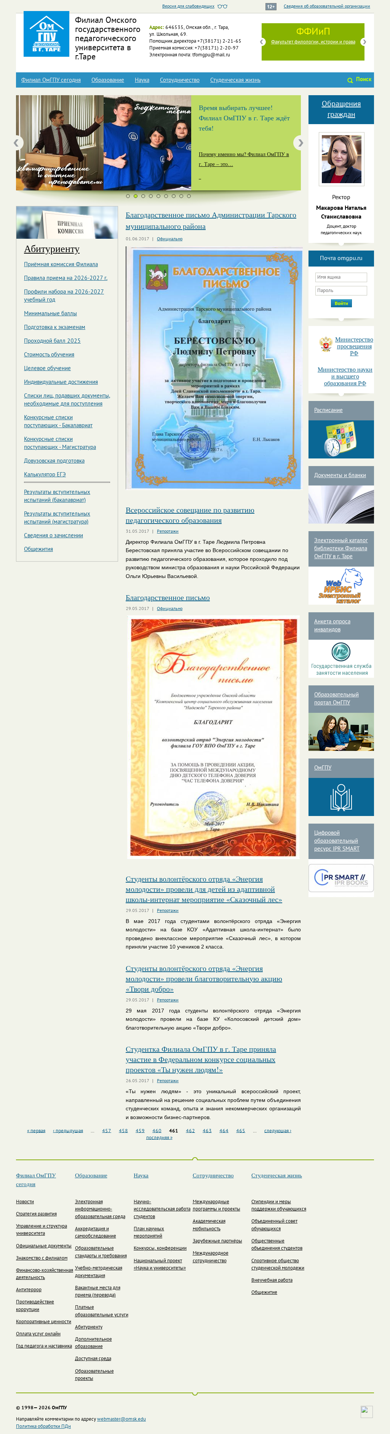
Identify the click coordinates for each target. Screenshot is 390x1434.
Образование (107, 80)
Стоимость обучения (49, 355)
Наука (142, 80)
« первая (36, 1131)
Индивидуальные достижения (61, 382)
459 (140, 1131)
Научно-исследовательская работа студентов (162, 1209)
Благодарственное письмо (168, 597)
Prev (261, 42)
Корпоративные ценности (43, 1322)
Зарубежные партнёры (217, 1241)
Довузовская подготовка (54, 461)
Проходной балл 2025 (52, 341)
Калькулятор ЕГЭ (45, 474)
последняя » (159, 1137)
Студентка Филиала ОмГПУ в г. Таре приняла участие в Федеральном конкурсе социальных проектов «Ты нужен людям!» (201, 1059)
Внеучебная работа (271, 1280)
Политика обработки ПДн (43, 1426)
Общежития (38, 549)
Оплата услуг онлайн (38, 1334)
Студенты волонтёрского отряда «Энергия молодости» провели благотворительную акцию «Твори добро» (204, 978)
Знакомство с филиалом (41, 1258)
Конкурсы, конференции (160, 1248)
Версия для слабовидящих (188, 6)
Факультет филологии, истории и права (313, 42)
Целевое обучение (47, 368)
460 (156, 1131)
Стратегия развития (36, 1214)
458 (123, 1131)
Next (364, 42)
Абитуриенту (52, 248)
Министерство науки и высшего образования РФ (345, 376)
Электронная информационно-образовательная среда (100, 1209)
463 (207, 1131)
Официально (169, 239)
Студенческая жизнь (235, 80)
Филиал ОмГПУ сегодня (51, 80)
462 (190, 1131)
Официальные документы (44, 1246)
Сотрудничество (180, 80)
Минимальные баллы (50, 313)
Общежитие (264, 1292)
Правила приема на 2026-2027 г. (65, 278)
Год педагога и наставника (44, 1346)
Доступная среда (93, 1359)
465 (240, 1131)
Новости (25, 1202)
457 (106, 1131)
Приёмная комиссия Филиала (61, 264)
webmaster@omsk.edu (121, 1419)
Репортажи (168, 531)
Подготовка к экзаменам (54, 327)
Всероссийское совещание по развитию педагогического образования (190, 515)
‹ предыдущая (68, 1131)
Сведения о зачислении (53, 535)
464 (224, 1131)
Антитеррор (29, 1290)
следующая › (277, 1131)
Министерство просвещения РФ (354, 346)
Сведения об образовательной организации (327, 6)
